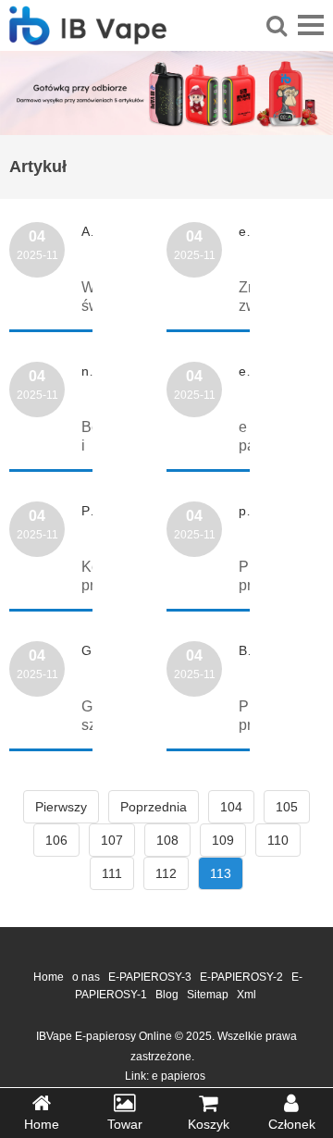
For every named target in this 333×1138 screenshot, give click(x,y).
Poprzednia (153, 806)
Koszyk (208, 1124)
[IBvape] (87, 35)
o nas (86, 977)
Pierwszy (61, 806)
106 (56, 840)
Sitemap (207, 994)
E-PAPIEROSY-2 (241, 977)
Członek (291, 1124)
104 (231, 806)
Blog (167, 994)
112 (166, 873)
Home (48, 977)
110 (278, 840)
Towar (124, 1124)
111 (112, 873)
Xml (246, 994)
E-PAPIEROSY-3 (149, 977)
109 (223, 840)
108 (167, 840)
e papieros (178, 1076)
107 (112, 840)
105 (287, 806)
